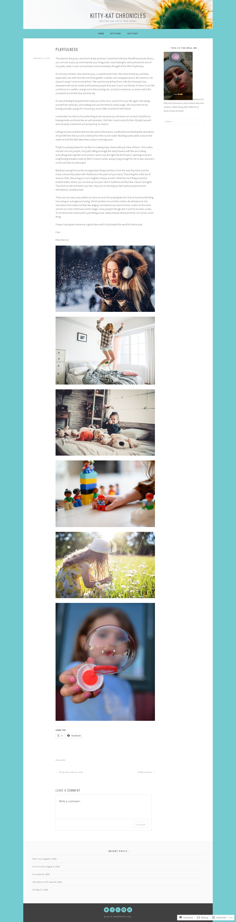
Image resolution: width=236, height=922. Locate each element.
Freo (34, 874)
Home (101, 33)
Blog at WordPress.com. (118, 916)
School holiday (39, 866)
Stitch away (37, 858)
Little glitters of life (40, 882)
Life (33, 889)
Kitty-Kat (115, 33)
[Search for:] (184, 121)
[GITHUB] (123, 909)
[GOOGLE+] (118, 909)
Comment (140, 824)
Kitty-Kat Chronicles (118, 15)
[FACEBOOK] (112, 909)
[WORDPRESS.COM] (129, 909)
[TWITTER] (106, 909)
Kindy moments (145, 772)
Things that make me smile (70, 772)
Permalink (60, 760)
